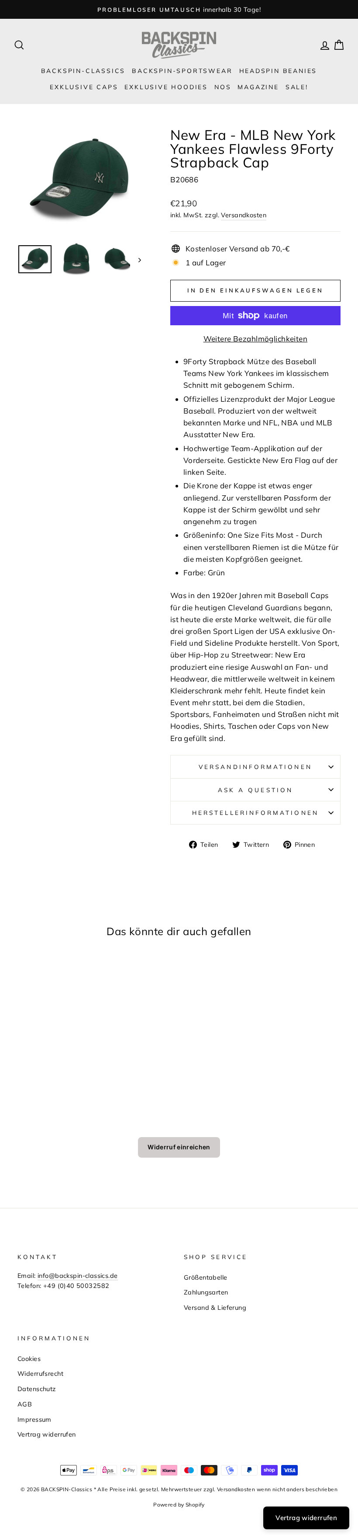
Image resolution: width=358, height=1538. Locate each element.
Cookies (29, 1358)
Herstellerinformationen (255, 812)
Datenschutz (36, 1389)
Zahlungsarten (206, 1292)
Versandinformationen (255, 766)
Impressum (34, 1419)
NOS (222, 87)
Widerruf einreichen (179, 1147)
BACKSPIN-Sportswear (182, 71)
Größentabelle (205, 1277)
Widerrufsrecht (40, 1373)
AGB (24, 1404)
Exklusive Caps (84, 87)
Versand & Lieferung (215, 1307)
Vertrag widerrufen (46, 1434)
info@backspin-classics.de (78, 1275)
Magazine (258, 87)
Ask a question (255, 789)
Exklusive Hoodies (166, 87)
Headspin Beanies (278, 71)
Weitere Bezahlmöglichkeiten (255, 338)
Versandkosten (243, 215)
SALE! (297, 87)
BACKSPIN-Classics (83, 71)
